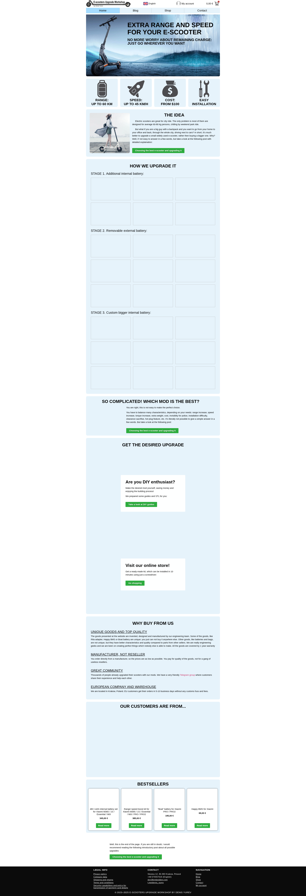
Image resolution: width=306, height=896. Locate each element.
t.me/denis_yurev (156, 883)
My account (188, 3)
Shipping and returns (103, 880)
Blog (135, 10)
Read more (103, 825)
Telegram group (187, 675)
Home (103, 10)
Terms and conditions (103, 883)
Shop (168, 10)
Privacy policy (100, 874)
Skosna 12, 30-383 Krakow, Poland (164, 874)
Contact (202, 10)
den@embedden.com (158, 880)
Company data (100, 877)
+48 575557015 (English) (160, 877)
